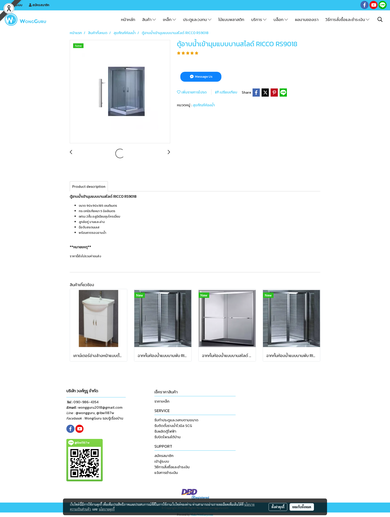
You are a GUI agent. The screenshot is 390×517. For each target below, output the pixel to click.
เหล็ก (167, 19)
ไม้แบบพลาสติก (231, 19)
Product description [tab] (88, 186)
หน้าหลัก (128, 19)
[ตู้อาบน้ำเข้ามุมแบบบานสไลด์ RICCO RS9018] (120, 92)
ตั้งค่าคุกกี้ (278, 507)
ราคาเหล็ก (161, 401)
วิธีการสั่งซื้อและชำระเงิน (345, 19)
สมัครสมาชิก (40, 5)
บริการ (257, 19)
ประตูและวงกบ (195, 19)
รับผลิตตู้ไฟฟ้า (165, 431)
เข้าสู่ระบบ (15, 5)
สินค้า (147, 19)
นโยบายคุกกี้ (107, 509)
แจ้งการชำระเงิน (166, 472)
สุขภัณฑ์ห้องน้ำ (204, 105)
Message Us (203, 76)
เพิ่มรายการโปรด (194, 92)
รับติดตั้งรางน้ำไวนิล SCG (173, 425)
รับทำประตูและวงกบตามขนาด (176, 420)
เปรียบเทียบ (228, 92)
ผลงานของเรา (306, 19)
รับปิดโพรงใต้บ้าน (167, 437)
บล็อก (279, 19)
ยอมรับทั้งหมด (301, 507)
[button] (380, 19)
